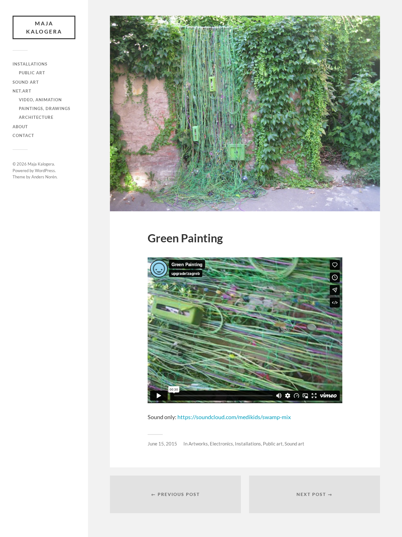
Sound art (26, 82)
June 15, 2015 (162, 443)
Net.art (22, 90)
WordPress (45, 170)
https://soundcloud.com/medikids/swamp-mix (234, 416)
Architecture (36, 117)
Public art (32, 72)
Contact (23, 135)
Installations (30, 63)
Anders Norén (44, 176)
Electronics (221, 443)
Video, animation (40, 99)
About (20, 126)
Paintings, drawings (44, 108)
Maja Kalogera (44, 27)
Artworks (198, 443)
